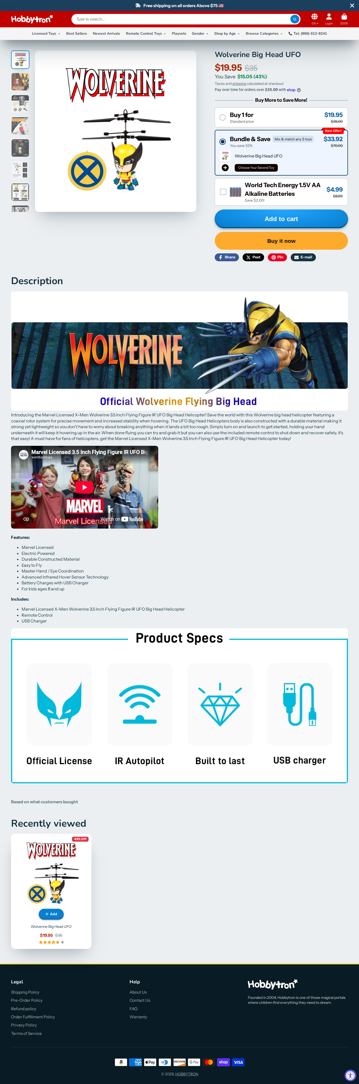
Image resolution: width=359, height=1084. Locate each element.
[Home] (32, 19)
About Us (138, 992)
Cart (344, 19)
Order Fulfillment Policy (33, 1016)
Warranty (138, 1016)
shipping (239, 83)
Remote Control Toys (144, 33)
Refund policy (23, 1008)
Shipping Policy (25, 992)
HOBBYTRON (186, 1074)
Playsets (179, 33)
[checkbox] (281, 192)
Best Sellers (76, 33)
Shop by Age (225, 33)
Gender (198, 33)
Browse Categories (262, 33)
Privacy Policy (24, 1024)
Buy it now (281, 241)
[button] (281, 117)
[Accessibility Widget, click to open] (350, 1075)
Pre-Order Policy (27, 1000)
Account (329, 19)
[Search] (294, 19)
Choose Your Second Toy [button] (256, 168)
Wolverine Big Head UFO (51, 891)
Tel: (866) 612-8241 (310, 33)
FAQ (133, 1008)
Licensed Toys (44, 33)
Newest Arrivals (106, 33)
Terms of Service (26, 1033)
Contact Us (140, 1000)
